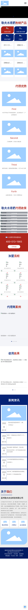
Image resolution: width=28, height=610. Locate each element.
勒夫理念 (5, 525)
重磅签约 (9, 438)
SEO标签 (16, 553)
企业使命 (23, 525)
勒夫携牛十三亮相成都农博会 (14, 474)
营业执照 (21, 553)
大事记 (14, 525)
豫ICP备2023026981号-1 (14, 552)
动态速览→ (10, 462)
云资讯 (21, 555)
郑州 (17, 555)
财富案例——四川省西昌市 (8, 335)
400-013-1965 (14, 241)
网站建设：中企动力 (10, 555)
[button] (13, 16)
